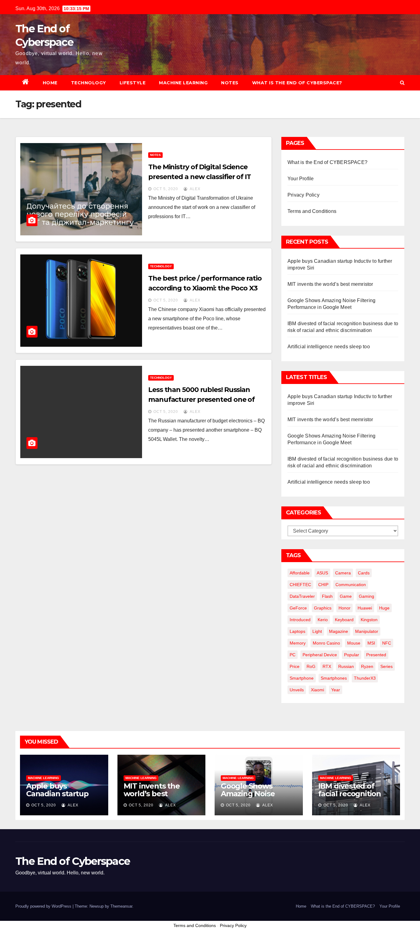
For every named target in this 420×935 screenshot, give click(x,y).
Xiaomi (317, 689)
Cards (364, 572)
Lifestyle (133, 83)
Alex (194, 189)
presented (376, 654)
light (317, 631)
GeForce (298, 607)
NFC (386, 643)
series (386, 666)
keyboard (344, 619)
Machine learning (183, 83)
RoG (311, 666)
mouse (353, 643)
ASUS (322, 572)
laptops (297, 631)
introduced (300, 619)
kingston (369, 619)
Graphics (322, 607)
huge (384, 607)
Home (50, 83)
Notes (230, 83)
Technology (88, 83)
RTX (327, 666)
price (294, 666)
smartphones (334, 678)
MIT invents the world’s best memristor (330, 284)
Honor (345, 607)
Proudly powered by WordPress (44, 906)
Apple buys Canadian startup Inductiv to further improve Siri (59, 797)
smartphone (302, 678)
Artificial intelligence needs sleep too (328, 346)
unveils (297, 689)
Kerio (323, 619)
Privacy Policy (303, 195)
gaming (366, 596)
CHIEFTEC (300, 584)
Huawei (365, 607)
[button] (402, 82)
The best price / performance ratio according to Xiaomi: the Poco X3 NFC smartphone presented (205, 288)
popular (351, 654)
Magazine (338, 631)
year (335, 689)
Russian (346, 666)
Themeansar (121, 906)
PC (292, 654)
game (346, 596)
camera (343, 572)
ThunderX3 (365, 678)
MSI (371, 643)
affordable (300, 572)
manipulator (366, 631)
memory (298, 643)
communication (350, 584)
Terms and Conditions (311, 211)
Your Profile (300, 178)
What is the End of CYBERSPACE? (297, 83)
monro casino (326, 643)
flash (327, 596)
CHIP (323, 584)
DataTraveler (302, 596)
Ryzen (367, 666)
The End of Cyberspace (72, 861)
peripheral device (320, 654)
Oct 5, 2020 (165, 189)
